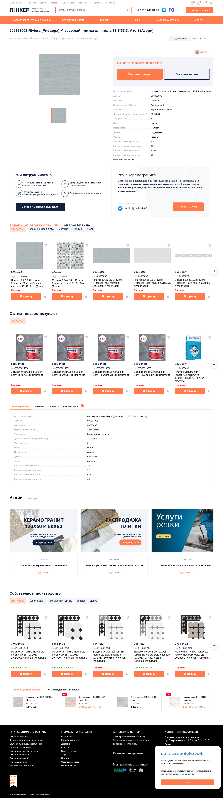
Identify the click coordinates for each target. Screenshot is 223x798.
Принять (187, 782)
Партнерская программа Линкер (129, 736)
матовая (155, 128)
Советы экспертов (48, 3)
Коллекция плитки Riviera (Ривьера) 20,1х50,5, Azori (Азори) (181, 91)
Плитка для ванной (19, 758)
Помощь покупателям (76, 731)
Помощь (83, 3)
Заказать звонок (187, 74)
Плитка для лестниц (19, 754)
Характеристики (19, 38)
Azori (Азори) (157, 105)
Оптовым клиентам (73, 20)
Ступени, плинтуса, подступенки (26, 744)
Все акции (32, 498)
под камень (156, 132)
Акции (137, 20)
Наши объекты (68, 3)
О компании (16, 3)
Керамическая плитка (161, 109)
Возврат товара (69, 751)
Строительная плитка (20, 747)
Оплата (65, 747)
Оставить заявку (200, 10)
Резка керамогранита (168, 20)
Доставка (98, 3)
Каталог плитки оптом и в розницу (32, 20)
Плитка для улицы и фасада (24, 751)
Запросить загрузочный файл (40, 206)
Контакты (110, 3)
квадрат (155, 137)
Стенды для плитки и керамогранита (131, 740)
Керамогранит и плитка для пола (26, 740)
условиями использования (174, 774)
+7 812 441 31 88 (148, 10)
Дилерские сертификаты (125, 744)
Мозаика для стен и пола (22, 765)
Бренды (104, 20)
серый (154, 123)
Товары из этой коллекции (34, 225)
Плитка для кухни (18, 762)
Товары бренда (76, 225)
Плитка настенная (19, 736)
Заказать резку (188, 206)
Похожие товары (39, 38)
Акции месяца (89, 38)
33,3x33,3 (155, 114)
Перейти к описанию (123, 159)
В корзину (26, 296)
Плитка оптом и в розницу (28, 731)
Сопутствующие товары (65, 38)
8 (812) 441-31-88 (136, 208)
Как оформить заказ (71, 740)
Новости (32, 3)
